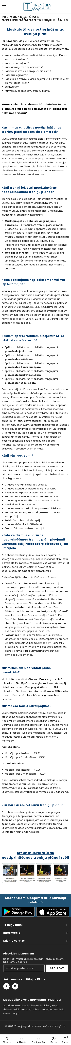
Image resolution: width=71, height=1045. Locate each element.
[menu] (4, 7)
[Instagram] (15, 986)
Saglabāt (57, 968)
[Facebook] (6, 986)
